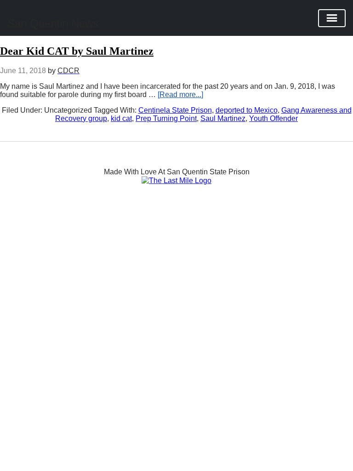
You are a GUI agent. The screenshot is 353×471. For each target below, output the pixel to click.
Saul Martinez (222, 118)
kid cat (121, 118)
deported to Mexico (247, 110)
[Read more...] (180, 94)
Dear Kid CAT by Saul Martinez (77, 51)
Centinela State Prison (175, 110)
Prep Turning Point (166, 118)
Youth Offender (273, 118)
